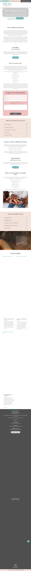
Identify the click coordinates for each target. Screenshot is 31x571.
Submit (15, 113)
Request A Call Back (15, 432)
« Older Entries (5, 407)
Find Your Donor (20, 18)
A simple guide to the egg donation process (8, 395)
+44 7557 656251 (15, 422)
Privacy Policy (19, 111)
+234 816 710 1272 (15, 425)
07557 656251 (6, 1)
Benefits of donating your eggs (9, 318)
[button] (28, 541)
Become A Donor (11, 18)
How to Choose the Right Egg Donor (21, 319)
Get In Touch (15, 57)
